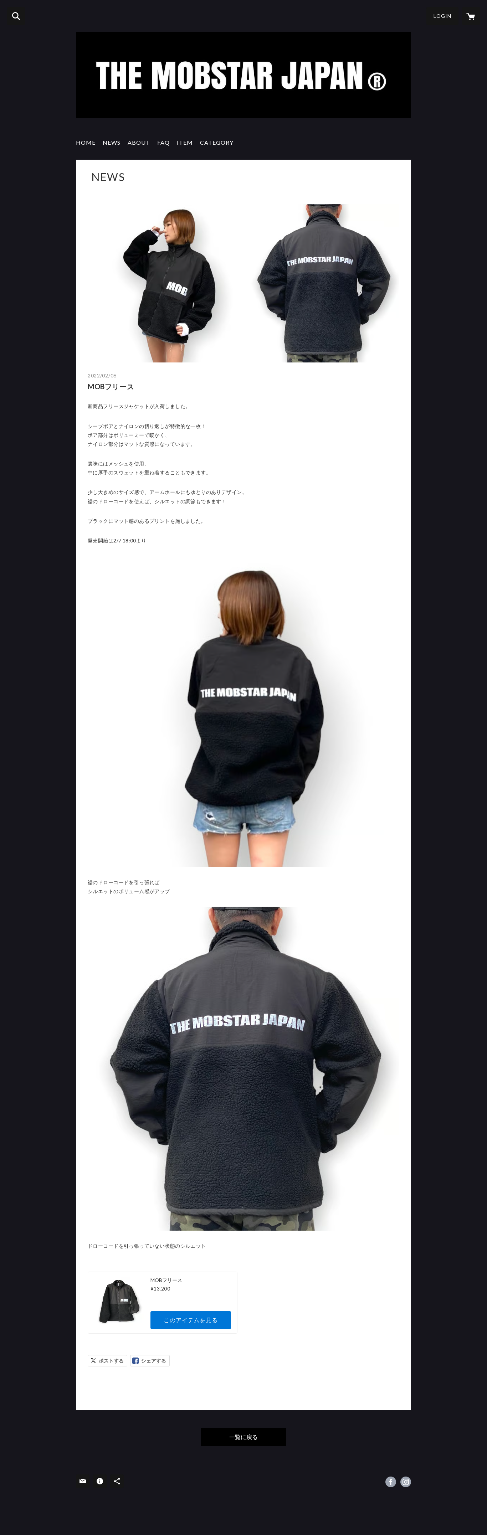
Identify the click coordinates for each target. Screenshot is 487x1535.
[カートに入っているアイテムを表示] (471, 16)
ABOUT (139, 142)
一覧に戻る (243, 1436)
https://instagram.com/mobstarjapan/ (405, 1482)
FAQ (163, 142)
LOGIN (442, 16)
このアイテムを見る (190, 1320)
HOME (86, 142)
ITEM (185, 142)
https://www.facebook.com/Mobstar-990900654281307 (390, 1482)
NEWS (112, 142)
